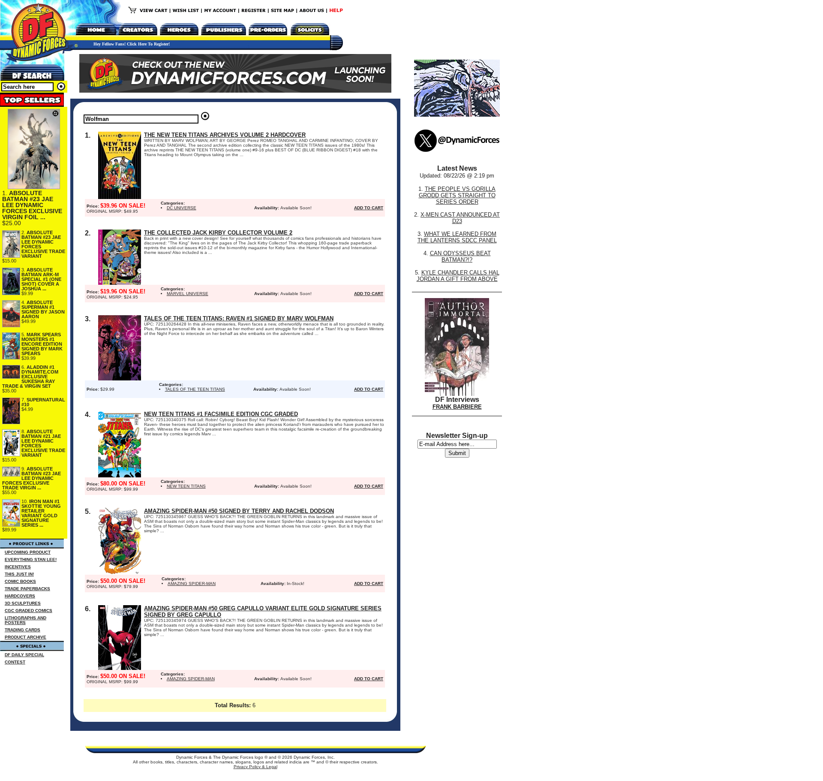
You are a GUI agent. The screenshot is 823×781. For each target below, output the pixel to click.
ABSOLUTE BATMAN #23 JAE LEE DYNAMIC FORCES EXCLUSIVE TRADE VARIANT (43, 244)
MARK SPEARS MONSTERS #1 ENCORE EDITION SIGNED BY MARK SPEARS (42, 344)
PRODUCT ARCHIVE (25, 637)
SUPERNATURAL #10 (43, 402)
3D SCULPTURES (23, 603)
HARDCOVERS (20, 596)
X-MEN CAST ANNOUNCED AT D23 (460, 217)
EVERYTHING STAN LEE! (31, 559)
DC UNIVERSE (181, 207)
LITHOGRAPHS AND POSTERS (25, 620)
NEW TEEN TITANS (186, 486)
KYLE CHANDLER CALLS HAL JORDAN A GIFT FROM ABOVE (458, 275)
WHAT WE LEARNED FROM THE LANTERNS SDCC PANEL (457, 237)
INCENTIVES (18, 566)
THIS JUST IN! (19, 574)
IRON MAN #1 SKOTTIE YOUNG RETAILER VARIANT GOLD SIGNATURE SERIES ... (41, 513)
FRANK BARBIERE (457, 407)
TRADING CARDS (22, 629)
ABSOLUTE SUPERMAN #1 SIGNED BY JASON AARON (43, 309)
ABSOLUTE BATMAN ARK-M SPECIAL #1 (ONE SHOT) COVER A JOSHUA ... (41, 279)
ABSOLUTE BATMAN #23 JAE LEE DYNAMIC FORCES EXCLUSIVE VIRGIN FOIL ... (32, 205)
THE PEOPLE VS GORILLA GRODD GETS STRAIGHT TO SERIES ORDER (457, 195)
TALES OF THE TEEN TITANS (195, 389)
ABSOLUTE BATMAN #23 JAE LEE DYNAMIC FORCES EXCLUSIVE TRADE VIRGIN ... (31, 478)
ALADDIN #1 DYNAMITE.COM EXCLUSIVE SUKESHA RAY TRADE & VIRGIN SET (30, 377)
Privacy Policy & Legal (255, 766)
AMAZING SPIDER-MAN (192, 583)
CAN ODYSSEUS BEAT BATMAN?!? (460, 256)
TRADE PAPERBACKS (27, 588)
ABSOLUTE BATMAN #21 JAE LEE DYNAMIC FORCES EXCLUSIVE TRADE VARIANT (43, 443)
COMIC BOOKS (20, 581)
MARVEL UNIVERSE (187, 293)
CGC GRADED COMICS (28, 610)
